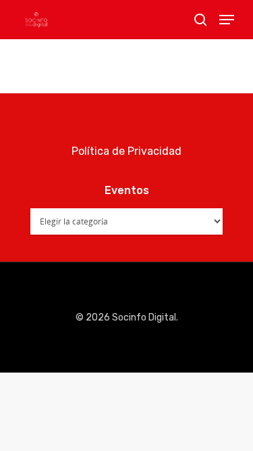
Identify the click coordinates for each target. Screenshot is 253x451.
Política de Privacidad (126, 151)
